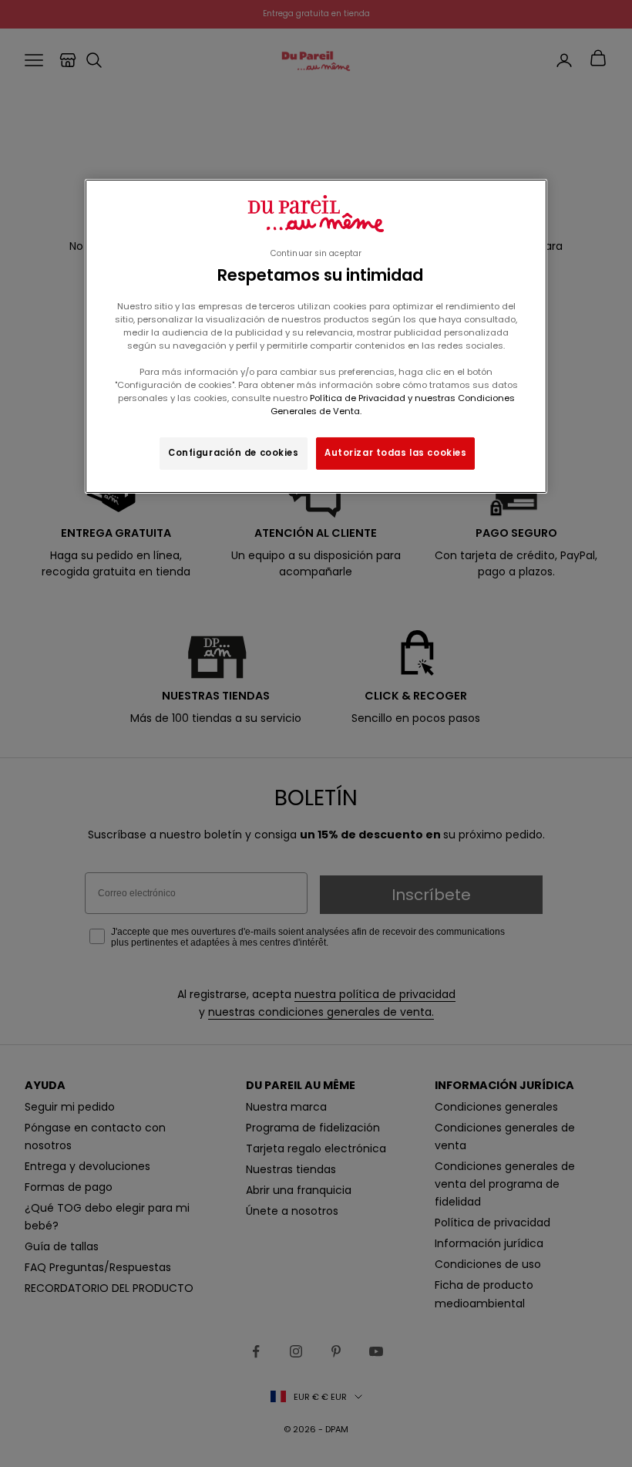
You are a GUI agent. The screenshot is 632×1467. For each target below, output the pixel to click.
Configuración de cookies (233, 453)
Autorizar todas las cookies (395, 453)
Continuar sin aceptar (316, 253)
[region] (316, 336)
